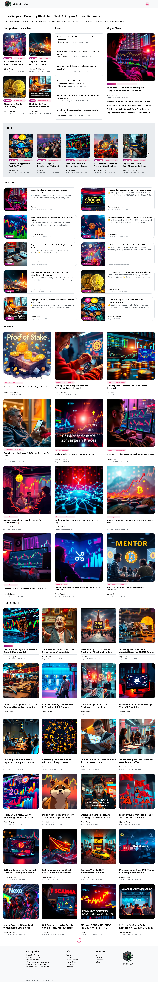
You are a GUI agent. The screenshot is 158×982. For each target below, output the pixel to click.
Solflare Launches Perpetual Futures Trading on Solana (19, 871)
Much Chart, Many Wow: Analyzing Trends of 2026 (18, 816)
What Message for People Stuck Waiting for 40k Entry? (49, 165)
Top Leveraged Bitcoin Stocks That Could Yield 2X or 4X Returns (39, 63)
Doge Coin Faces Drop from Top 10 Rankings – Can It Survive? (58, 816)
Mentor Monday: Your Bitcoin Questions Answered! (125, 588)
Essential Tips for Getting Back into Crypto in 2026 (131, 454)
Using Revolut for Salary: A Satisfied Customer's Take (26, 454)
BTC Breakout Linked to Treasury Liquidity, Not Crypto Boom (105, 165)
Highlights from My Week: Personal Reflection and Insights (40, 105)
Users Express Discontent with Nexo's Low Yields (18, 926)
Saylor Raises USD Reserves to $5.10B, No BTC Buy (98, 761)
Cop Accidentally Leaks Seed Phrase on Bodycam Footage (134, 165)
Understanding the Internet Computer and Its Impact (76, 521)
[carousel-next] (148, 153)
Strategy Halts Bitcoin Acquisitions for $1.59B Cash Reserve (135, 651)
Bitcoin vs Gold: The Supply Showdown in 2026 (14, 105)
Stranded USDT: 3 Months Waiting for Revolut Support (97, 816)
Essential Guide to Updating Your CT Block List (135, 705)
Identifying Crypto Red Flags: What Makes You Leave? (136, 816)
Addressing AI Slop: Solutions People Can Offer (136, 761)
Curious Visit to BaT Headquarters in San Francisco (92, 871)
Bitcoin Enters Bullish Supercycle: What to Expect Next (130, 521)
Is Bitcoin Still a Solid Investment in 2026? (13, 63)
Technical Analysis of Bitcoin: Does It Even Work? (76, 165)
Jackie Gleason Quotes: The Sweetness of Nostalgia (58, 650)
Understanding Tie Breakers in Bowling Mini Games (58, 705)
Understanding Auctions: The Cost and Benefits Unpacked (20, 705)
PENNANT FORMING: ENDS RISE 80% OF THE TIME (96, 926)
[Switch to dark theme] (147, 4)
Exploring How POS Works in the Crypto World (25, 387)
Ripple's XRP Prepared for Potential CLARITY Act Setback (78, 588)
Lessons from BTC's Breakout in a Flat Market (25, 589)
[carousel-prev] (9, 153)
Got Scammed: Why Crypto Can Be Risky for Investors (58, 926)
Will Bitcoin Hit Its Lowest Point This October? (129, 109)
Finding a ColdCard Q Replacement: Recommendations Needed (71, 387)
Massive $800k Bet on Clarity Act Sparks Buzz (128, 101)
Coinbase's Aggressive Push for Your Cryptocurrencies (19, 165)
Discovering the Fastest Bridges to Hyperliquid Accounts (94, 706)
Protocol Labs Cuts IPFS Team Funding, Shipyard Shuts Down (136, 871)
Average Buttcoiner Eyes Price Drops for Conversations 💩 (22, 521)
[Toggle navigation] (153, 4)
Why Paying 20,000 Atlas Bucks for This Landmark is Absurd (96, 651)
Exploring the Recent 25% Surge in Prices (74, 454)
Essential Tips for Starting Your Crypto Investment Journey (126, 89)
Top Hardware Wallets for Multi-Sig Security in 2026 (128, 113)
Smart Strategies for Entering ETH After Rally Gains (128, 105)
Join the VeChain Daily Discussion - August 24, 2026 (136, 926)
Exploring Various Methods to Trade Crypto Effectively (127, 387)
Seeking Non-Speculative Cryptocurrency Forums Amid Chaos (20, 761)
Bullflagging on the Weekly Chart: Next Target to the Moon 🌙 (58, 871)
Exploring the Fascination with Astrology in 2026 (57, 761)
